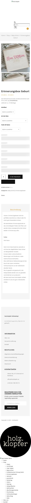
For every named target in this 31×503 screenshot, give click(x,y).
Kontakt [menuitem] (5, 502)
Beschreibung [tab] (15, 210)
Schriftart (4, 107)
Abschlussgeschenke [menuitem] (12, 490)
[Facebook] (6, 195)
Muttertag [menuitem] (9, 480)
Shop (8, 35)
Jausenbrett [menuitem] (10, 478)
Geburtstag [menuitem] (10, 496)
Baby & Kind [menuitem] (10, 470)
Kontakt (7, 344)
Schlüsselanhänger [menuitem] (12, 494)
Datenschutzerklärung (11, 357)
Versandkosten (13, 100)
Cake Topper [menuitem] (10, 468)
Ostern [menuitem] (8, 482)
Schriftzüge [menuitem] (10, 466)
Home (3, 35)
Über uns (7, 338)
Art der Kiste (4, 116)
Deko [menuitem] (8, 498)
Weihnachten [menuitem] (10, 488)
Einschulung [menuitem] (10, 492)
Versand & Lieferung (10, 341)
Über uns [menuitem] (5, 500)
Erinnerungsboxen (20, 190)
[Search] (15, 27)
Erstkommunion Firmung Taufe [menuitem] (15, 472)
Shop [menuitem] (4, 462)
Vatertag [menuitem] (9, 484)
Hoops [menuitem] (8, 464)
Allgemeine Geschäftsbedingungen (14, 354)
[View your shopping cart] (28, 30)
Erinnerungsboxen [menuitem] (12, 474)
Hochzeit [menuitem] (9, 476)
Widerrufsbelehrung (10, 360)
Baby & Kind (15, 35)
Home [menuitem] (5, 460)
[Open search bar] (15, 22)
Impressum (8, 364)
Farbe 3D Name (5, 124)
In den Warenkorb (15, 177)
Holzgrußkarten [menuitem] (11, 486)
